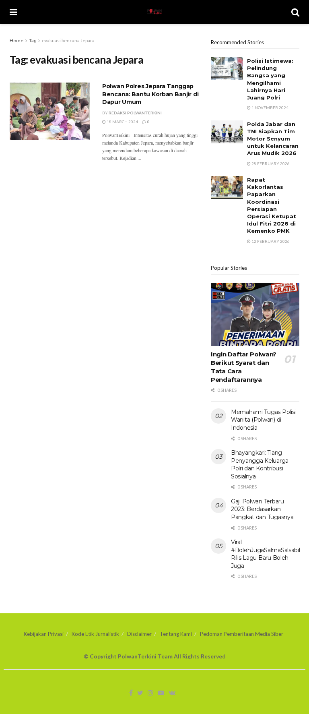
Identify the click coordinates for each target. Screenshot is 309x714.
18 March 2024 (122, 121)
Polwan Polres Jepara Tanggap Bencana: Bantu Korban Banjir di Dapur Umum (150, 94)
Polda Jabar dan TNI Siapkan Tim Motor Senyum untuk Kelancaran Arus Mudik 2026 (273, 139)
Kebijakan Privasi (44, 634)
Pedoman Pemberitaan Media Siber (241, 634)
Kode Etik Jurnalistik (95, 634)
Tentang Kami (176, 634)
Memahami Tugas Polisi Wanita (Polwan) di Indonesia (263, 419)
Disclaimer (139, 634)
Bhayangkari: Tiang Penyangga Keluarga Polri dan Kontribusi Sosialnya (259, 464)
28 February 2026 (270, 163)
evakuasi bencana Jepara (68, 40)
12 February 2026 (270, 241)
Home (16, 40)
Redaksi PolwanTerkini (135, 112)
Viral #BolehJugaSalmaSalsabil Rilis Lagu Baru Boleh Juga (265, 553)
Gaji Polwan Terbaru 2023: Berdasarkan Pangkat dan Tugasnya (262, 509)
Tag (32, 40)
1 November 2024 (269, 107)
